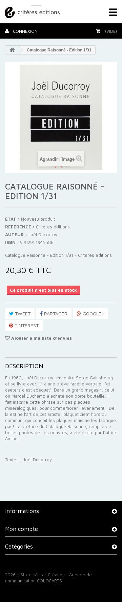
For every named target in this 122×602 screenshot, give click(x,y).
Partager (55, 313)
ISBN (10, 242)
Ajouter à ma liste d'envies (41, 338)
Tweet (22, 313)
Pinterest (26, 325)
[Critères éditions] (33, 11)
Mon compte (21, 529)
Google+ (92, 313)
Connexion (25, 31)
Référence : (20, 226)
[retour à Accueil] (12, 50)
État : (12, 219)
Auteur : (16, 234)
